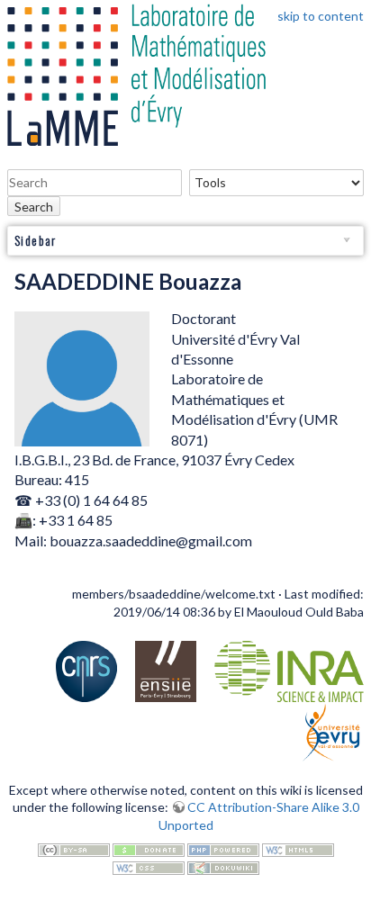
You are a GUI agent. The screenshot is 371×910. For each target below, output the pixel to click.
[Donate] (149, 848)
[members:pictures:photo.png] (81, 377)
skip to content (320, 15)
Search (33, 206)
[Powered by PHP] (223, 848)
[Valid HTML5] (298, 848)
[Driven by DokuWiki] (223, 866)
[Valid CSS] (149, 866)
